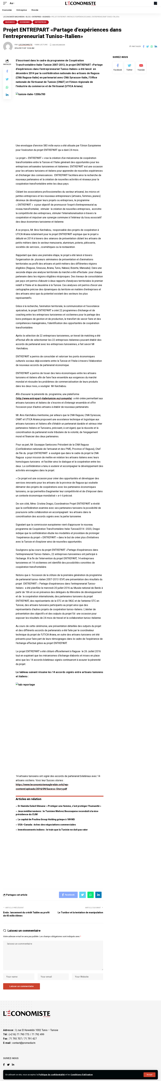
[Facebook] (117, 67)
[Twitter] (129, 67)
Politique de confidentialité (52, 1074)
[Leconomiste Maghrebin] (80, 3)
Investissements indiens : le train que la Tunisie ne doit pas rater (53, 829)
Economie (25, 22)
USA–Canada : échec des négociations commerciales (47, 824)
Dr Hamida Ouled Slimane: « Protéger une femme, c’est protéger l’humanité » (59, 806)
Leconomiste (25, 45)
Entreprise (40, 22)
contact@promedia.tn (23, 1042)
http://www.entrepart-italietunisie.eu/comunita (44, 398)
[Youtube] (141, 67)
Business (10, 22)
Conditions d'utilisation (82, 1074)
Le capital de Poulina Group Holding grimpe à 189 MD (46, 819)
